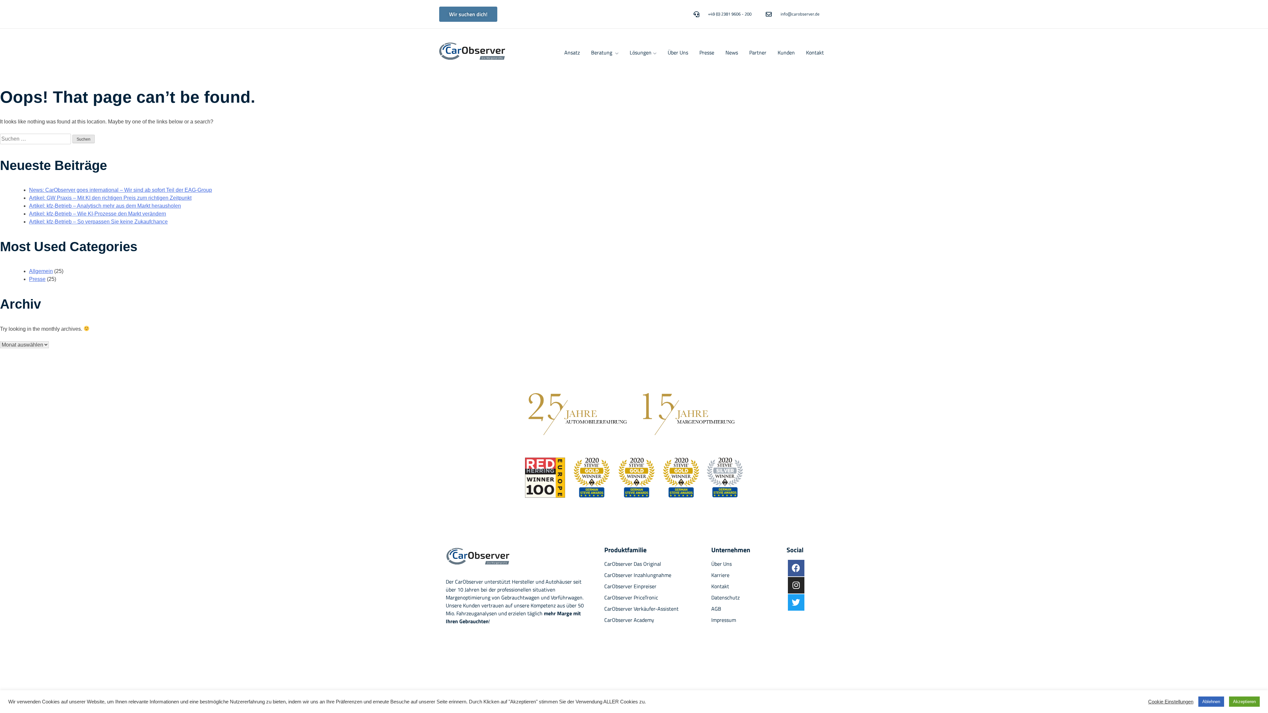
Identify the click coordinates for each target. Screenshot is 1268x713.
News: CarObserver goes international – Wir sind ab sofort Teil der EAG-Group (120, 190)
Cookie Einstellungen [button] (1170, 701)
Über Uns (678, 52)
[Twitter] (796, 602)
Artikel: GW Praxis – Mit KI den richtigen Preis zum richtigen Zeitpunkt (110, 198)
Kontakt (815, 52)
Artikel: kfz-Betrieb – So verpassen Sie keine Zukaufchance (98, 221)
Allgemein (41, 271)
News (731, 52)
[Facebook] (796, 568)
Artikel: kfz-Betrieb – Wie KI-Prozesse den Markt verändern (97, 214)
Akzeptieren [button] (1244, 701)
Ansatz (572, 52)
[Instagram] (796, 585)
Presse (706, 52)
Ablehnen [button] (1211, 701)
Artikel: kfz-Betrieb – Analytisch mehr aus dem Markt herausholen (105, 206)
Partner (757, 52)
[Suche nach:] (36, 139)
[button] (468, 14)
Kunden (786, 52)
